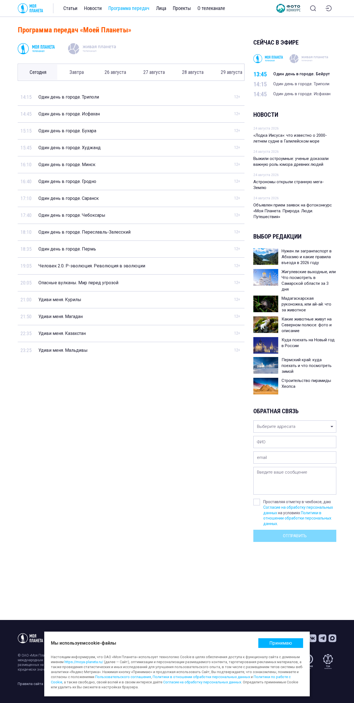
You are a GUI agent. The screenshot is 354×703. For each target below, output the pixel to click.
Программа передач (128, 8)
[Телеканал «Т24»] (328, 661)
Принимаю (280, 643)
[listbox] (294, 426)
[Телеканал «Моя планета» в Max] (332, 638)
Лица (161, 8)
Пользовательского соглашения (123, 677)
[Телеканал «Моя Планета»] (30, 8)
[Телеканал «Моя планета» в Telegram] (322, 638)
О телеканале (211, 8)
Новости (93, 8)
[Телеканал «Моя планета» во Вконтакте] (312, 638)
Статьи (70, 8)
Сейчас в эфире (276, 42)
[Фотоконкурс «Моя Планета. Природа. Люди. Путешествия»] (288, 8)
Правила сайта (30, 684)
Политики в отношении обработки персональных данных (297, 518)
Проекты (182, 8)
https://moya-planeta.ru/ (83, 662)
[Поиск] (313, 8)
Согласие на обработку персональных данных (202, 682)
